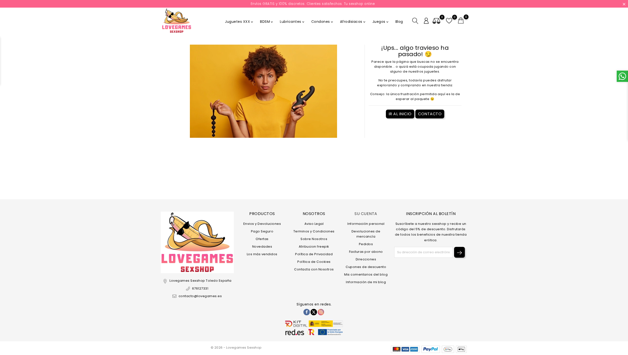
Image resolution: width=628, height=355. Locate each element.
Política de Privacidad (314, 254)
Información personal (365, 223)
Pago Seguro (262, 231)
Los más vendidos (262, 254)
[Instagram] (321, 312)
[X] (314, 312)
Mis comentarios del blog (366, 274)
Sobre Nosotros (314, 239)
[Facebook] (306, 312)
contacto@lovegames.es (200, 296)
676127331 (200, 288)
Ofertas (262, 239)
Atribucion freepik (314, 246)
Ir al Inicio (400, 114)
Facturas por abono (366, 251)
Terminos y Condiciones (314, 231)
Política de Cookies (314, 261)
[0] (461, 20)
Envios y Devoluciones (262, 223)
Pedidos (366, 244)
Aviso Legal (314, 223)
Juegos (380, 21)
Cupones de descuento (366, 267)
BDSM (267, 21)
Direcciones (366, 259)
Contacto (430, 114)
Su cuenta (365, 213)
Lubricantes (292, 21)
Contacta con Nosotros (314, 269)
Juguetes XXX (239, 21)
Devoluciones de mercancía (366, 234)
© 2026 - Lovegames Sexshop (236, 347)
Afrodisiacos (353, 21)
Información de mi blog (366, 282)
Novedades (262, 246)
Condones (322, 21)
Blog (399, 21)
